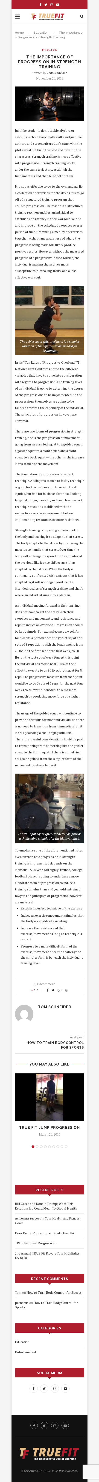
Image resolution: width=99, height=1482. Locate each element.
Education (41, 32)
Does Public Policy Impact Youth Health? (45, 1233)
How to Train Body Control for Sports (54, 1292)
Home (19, 32)
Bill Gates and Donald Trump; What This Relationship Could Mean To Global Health (46, 1205)
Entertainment (25, 1352)
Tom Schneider (57, 72)
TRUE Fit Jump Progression (49, 1127)
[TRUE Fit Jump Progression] (49, 1097)
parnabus (22, 1302)
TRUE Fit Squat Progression (35, 1243)
